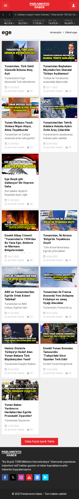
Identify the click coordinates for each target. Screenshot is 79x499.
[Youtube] (29, 477)
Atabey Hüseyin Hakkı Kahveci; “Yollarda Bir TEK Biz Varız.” (47, 14)
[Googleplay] (45, 477)
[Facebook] (5, 477)
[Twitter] (13, 477)
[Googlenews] (37, 477)
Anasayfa (55, 32)
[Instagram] (21, 477)
